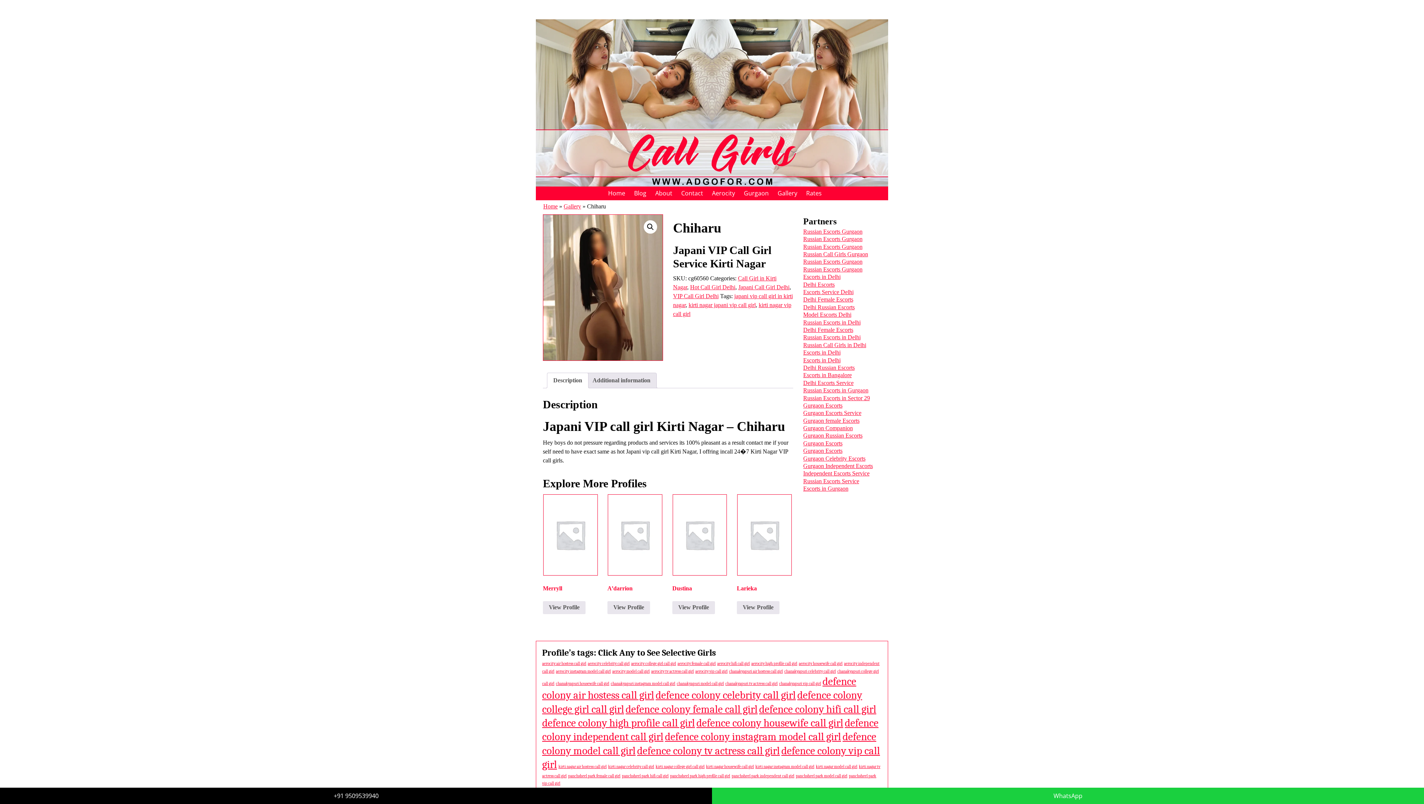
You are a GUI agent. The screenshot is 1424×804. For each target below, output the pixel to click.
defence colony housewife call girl (769, 723)
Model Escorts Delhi (827, 315)
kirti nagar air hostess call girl (582, 766)
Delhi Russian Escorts (829, 307)
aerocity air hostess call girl (564, 663)
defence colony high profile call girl (618, 723)
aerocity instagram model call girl (583, 671)
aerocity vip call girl (711, 671)
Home (616, 193)
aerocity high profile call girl (774, 663)
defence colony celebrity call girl (726, 695)
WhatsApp (1068, 796)
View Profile (564, 607)
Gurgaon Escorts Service (832, 413)
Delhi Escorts (819, 284)
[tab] (568, 380)
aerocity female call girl (697, 663)
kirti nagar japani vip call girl (722, 305)
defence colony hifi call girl (817, 709)
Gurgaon (756, 193)
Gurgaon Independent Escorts (838, 466)
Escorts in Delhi (822, 277)
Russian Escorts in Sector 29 (836, 398)
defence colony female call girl (692, 709)
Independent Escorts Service (836, 473)
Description (567, 380)
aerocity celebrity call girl (609, 663)
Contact (692, 193)
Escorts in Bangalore (827, 375)
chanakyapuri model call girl (700, 683)
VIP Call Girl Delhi (696, 296)
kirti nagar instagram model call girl (784, 766)
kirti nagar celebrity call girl (631, 766)
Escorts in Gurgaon (825, 488)
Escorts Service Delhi (828, 292)
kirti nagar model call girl (836, 766)
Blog (640, 193)
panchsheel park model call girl (821, 776)
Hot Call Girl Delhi (712, 287)
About (663, 193)
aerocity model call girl (631, 671)
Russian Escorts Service (831, 481)
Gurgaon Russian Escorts (833, 435)
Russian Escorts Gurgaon (833, 231)
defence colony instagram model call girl (753, 737)
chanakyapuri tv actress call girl (751, 683)
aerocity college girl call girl (653, 663)
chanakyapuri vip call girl (800, 683)
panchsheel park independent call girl (763, 776)
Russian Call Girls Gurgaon (835, 254)
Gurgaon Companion (828, 428)
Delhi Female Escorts (828, 299)
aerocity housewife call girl (821, 663)
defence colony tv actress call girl (708, 751)
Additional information (621, 380)
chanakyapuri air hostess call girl (756, 671)
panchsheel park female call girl (594, 776)
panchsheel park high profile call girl (700, 776)
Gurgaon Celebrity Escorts (834, 458)
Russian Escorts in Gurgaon (835, 390)
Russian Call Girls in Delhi (834, 345)
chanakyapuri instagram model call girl (643, 683)
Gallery (787, 193)
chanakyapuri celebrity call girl (810, 671)
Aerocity (723, 193)
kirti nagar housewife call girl (730, 766)
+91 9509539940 (356, 796)
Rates (814, 193)
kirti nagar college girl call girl (680, 766)
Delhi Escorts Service (828, 383)
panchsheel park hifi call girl (645, 776)
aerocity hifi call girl (733, 663)
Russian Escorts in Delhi (832, 322)
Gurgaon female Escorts (831, 421)
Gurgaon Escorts (823, 405)
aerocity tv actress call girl (672, 671)
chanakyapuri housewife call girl (582, 683)
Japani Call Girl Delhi (764, 287)
